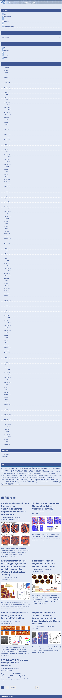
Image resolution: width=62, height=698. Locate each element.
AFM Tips (40, 468)
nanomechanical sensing (21, 477)
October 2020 (7, 213)
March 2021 (6, 201)
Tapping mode (38, 482)
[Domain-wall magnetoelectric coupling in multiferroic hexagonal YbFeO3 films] (15, 635)
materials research (13, 475)
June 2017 (6, 308)
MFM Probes (7, 477)
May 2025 (6, 99)
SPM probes (10, 482)
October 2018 (7, 273)
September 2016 (7, 330)
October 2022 (7, 161)
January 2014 (7, 392)
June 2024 (6, 122)
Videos (5, 19)
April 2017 (6, 313)
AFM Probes (30, 468)
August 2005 (6, 429)
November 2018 (7, 270)
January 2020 (7, 236)
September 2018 (7, 275)
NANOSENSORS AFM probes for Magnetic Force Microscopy (14, 663)
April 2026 (6, 77)
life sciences (36, 473)
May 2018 (6, 283)
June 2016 (6, 335)
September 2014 (7, 382)
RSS (5, 47)
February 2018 (7, 288)
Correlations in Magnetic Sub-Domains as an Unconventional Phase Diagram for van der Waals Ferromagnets (15, 509)
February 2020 (7, 233)
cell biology (52, 471)
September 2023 (7, 142)
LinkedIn (6, 57)
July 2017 (6, 305)
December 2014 (7, 374)
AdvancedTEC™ (4, 468)
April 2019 (6, 258)
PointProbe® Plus (6, 479)
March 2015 (6, 367)
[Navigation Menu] (59, 2)
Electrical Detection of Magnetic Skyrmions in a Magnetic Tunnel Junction (44, 564)
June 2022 (6, 169)
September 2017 (7, 300)
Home (5, 14)
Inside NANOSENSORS (9, 24)
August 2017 (6, 303)
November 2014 (7, 377)
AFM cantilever (16, 468)
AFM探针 (16, 471)
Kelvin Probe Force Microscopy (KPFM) (21, 473)
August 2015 (6, 357)
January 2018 (7, 290)
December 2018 (7, 268)
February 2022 (7, 179)
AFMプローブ (7, 471)
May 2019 (6, 256)
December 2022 (7, 156)
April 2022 (6, 174)
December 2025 (7, 85)
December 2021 (7, 184)
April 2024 (6, 127)
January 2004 (7, 434)
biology (47, 471)
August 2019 (6, 248)
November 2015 (7, 350)
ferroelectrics (10, 473)
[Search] (59, 37)
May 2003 (6, 441)
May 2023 (6, 151)
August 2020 (6, 218)
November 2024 (7, 109)
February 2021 (7, 204)
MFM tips (11, 477)
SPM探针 (32, 482)
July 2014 (6, 387)
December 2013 (7, 394)
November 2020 (7, 211)
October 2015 (7, 352)
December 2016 (7, 322)
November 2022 (7, 159)
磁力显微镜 (17, 484)
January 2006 (7, 421)
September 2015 (7, 355)
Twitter (5, 52)
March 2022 (6, 176)
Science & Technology (9, 26)
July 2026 (6, 70)
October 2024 (7, 112)
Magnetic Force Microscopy (44, 473)
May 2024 (6, 124)
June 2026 (6, 72)
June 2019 (6, 253)
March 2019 (6, 260)
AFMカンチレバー (52, 468)
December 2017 (7, 293)
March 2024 (6, 129)
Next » (13, 687)
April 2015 (6, 364)
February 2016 (7, 345)
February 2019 (7, 263)
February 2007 (7, 412)
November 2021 (7, 186)
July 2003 (6, 439)
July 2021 (6, 191)
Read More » (13, 556)
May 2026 (6, 75)
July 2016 (6, 332)
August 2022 (6, 166)
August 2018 (6, 278)
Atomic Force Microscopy (32, 471)
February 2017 (7, 317)
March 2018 (6, 285)
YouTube (6, 55)
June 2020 (6, 223)
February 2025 (7, 102)
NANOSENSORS (30, 477)
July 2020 (6, 221)
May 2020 (6, 226)
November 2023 (7, 137)
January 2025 (7, 104)
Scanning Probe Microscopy (41, 479)
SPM (55, 479)
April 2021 (6, 199)
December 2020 (7, 208)
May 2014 (6, 389)
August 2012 (6, 399)
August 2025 (6, 92)
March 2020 (6, 231)
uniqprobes (50, 482)
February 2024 (7, 132)
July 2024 (6, 119)
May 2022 (6, 171)
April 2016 (6, 340)
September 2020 (7, 216)
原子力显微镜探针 (9, 484)
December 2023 (7, 134)
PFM (34, 477)
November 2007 (7, 407)
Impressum (5, 456)
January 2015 (7, 372)
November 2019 (7, 241)
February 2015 (7, 369)
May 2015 (6, 362)
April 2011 (6, 402)
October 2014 (7, 379)
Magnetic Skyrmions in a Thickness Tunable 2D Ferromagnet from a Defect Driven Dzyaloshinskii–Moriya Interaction (46, 618)
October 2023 (7, 139)
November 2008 (7, 404)
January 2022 (7, 181)
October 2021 (7, 189)
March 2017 (6, 315)
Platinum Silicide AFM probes (47, 477)
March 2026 (6, 80)
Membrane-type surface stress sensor (35, 475)
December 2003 (7, 436)
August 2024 (6, 117)
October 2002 (7, 444)
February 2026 (7, 82)
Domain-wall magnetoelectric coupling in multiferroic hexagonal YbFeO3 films (14, 615)
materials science (23, 475)
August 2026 (6, 67)
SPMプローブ (24, 482)
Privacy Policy (6, 454)
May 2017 (6, 310)
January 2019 (7, 265)
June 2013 (6, 397)
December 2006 (7, 414)
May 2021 (6, 196)
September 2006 (7, 419)
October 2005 (7, 426)
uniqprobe (44, 482)
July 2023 (6, 147)
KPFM (31, 473)
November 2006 (7, 417)
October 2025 (7, 87)
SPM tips (17, 482)
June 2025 (6, 97)
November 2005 (7, 424)
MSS (14, 477)
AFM (9, 468)
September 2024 (7, 114)
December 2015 (7, 347)
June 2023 (6, 149)
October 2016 (7, 327)
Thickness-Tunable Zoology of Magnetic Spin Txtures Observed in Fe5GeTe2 (46, 506)
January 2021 (7, 206)
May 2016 (6, 337)
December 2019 (7, 238)
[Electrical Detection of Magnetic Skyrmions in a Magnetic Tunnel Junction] (46, 583)
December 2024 (7, 107)
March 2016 (6, 342)
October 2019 (7, 243)
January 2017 (7, 320)
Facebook (6, 50)
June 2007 (6, 409)
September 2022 (7, 164)
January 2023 (7, 154)
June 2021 (6, 194)
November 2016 (7, 325)
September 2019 (7, 246)
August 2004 (6, 431)
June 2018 (6, 280)
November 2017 (7, 295)
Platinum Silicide (38, 477)
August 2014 (6, 384)
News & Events (7, 16)
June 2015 (6, 360)
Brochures (6, 21)
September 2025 (7, 90)
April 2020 (6, 228)
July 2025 (6, 94)
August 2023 (6, 144)
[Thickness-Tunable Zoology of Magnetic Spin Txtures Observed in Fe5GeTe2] (46, 524)
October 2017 (7, 298)
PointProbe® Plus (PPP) (20, 479)
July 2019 (6, 251)
